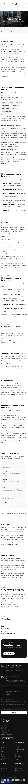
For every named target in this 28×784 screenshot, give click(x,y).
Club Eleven (4, 768)
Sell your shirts (18, 766)
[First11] (5, 721)
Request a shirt (18, 768)
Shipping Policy (18, 756)
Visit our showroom (7, 738)
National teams (23, 9)
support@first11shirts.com (8, 511)
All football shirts (5, 746)
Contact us (10, 653)
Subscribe (14, 712)
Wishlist (17, 772)
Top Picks (10, 9)
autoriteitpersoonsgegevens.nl (10, 544)
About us (3, 766)
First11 (6, 777)
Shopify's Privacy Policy (14, 267)
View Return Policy (7, 31)
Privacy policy (18, 754)
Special (3, 756)
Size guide (17, 747)
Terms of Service (19, 758)
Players (3, 752)
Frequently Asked (19, 751)
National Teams (4, 751)
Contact (17, 746)
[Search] (5, 4)
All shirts (3, 9)
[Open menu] (2, 4)
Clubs (16, 9)
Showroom (3, 770)
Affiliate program (19, 770)
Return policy (18, 752)
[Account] (23, 4)
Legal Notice (18, 759)
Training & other (5, 758)
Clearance (3, 754)
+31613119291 (4, 732)
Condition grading (19, 749)
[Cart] (25, 4)
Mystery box (4, 759)
